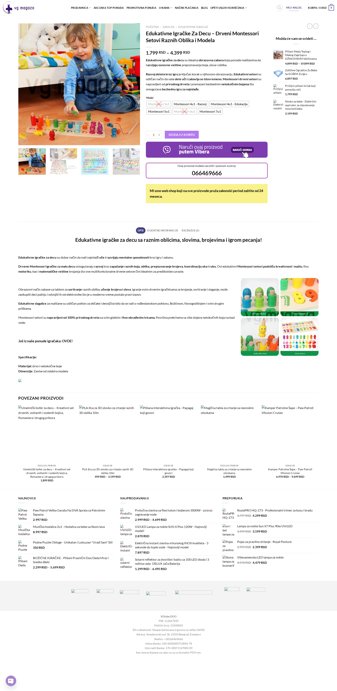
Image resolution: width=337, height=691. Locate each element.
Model (149, 98)
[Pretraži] (279, 8)
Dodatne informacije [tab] (162, 230)
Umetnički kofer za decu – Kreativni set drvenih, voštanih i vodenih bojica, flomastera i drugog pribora (46, 473)
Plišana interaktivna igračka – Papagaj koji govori (168, 471)
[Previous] (25, 84)
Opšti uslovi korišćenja (227, 7)
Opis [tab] (141, 230)
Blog (204, 7)
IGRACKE (169, 26)
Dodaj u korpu (182, 134)
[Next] (132, 84)
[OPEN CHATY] (11, 681)
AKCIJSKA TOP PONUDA (109, 7)
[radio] (159, 104)
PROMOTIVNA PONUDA (141, 7)
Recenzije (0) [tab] (190, 230)
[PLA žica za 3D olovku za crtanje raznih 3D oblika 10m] (107, 433)
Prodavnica (79, 7)
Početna (152, 26)
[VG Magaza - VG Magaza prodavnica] (19, 8)
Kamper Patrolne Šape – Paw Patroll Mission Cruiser (290, 471)
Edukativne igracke (193, 26)
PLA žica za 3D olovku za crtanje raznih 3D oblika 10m (107, 471)
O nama (164, 7)
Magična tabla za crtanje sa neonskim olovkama (229, 471)
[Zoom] (23, 140)
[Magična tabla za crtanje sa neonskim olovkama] (229, 433)
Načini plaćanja (186, 7)
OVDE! (67, 341)
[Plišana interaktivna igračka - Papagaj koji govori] (168, 433)
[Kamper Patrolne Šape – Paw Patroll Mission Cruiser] (290, 433)
